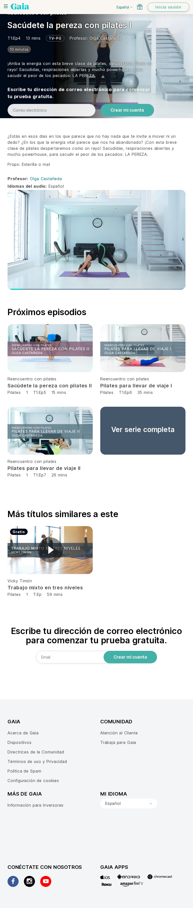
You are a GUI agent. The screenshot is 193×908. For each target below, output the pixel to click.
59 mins (55, 594)
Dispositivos (20, 742)
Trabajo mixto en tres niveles (45, 588)
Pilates (14, 392)
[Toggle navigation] (6, 6)
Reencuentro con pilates (32, 378)
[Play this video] (50, 550)
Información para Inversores (36, 805)
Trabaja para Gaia (118, 742)
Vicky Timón (20, 580)
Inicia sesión (168, 7)
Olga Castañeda (105, 38)
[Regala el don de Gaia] (139, 7)
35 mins (145, 392)
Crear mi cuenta (127, 110)
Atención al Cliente (119, 732)
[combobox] (129, 804)
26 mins (59, 474)
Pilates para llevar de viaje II (44, 468)
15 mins (59, 392)
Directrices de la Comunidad (36, 751)
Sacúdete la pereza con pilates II (50, 386)
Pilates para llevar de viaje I (136, 386)
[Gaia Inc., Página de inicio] (20, 6)
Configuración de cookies (33, 780)
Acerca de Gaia (23, 732)
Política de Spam (24, 771)
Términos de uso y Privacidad (37, 761)
